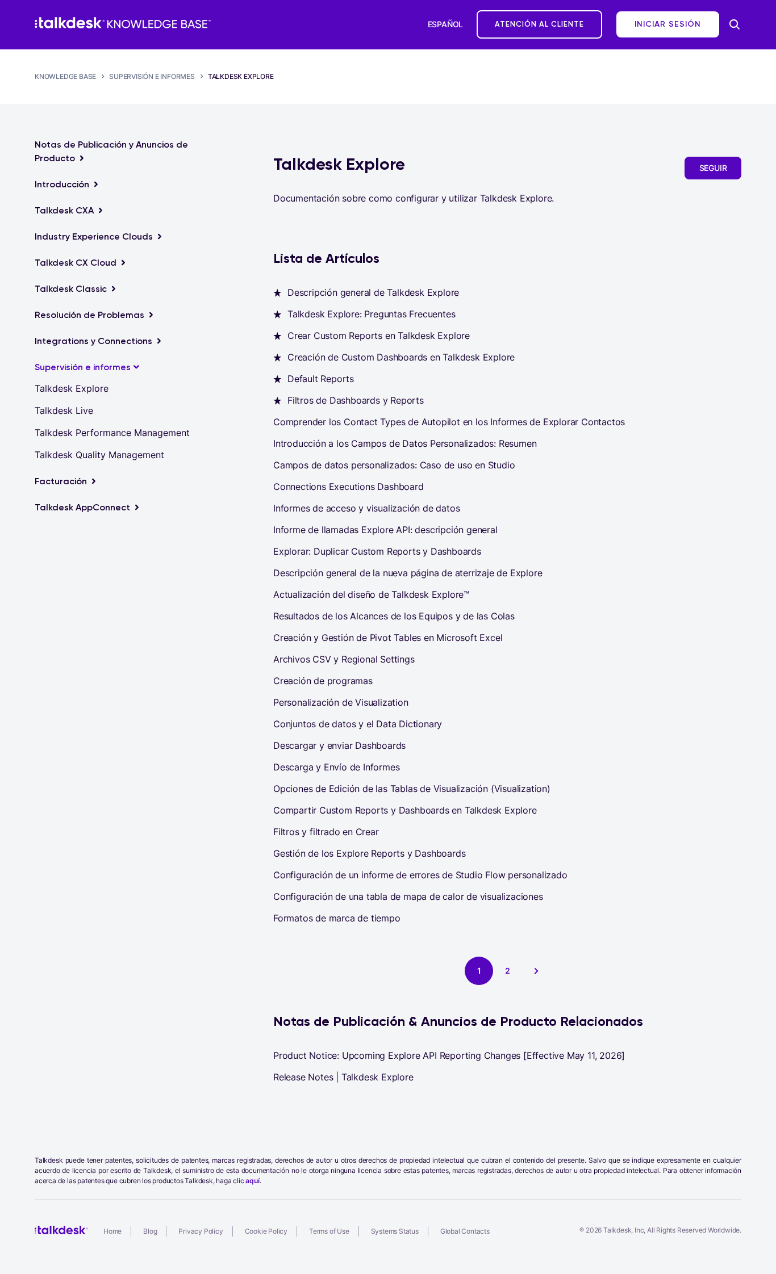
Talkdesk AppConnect (82, 507)
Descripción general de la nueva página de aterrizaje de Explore (407, 573)
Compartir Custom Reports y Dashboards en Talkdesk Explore (405, 810)
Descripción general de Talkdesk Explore (373, 292)
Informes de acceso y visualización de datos (366, 508)
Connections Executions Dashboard (348, 486)
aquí (252, 1180)
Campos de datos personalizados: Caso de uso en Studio (394, 465)
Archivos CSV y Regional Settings (344, 659)
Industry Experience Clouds (94, 236)
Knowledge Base (65, 76)
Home (112, 1231)
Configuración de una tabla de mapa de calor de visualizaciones (408, 896)
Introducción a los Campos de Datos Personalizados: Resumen (404, 443)
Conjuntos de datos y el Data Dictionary (357, 724)
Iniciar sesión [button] (668, 24)
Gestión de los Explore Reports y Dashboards (369, 853)
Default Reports (320, 378)
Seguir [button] (713, 168)
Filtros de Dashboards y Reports (355, 400)
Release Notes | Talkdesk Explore (343, 1077)
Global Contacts (465, 1231)
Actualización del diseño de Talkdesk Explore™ (371, 594)
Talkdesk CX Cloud (75, 262)
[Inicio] (123, 22)
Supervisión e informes (152, 76)
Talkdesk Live (64, 410)
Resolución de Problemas (89, 314)
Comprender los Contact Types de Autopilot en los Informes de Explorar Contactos (449, 422)
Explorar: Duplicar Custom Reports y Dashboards (377, 551)
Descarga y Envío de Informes (336, 767)
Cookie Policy (266, 1231)
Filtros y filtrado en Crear (326, 831)
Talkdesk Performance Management (112, 432)
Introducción (62, 184)
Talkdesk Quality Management (99, 454)
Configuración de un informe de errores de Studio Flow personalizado (420, 875)
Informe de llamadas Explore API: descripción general (385, 529)
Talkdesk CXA (64, 210)
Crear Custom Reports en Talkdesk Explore (378, 335)
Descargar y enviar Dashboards (339, 745)
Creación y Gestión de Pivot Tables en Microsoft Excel (387, 637)
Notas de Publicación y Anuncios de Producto (111, 151)
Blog (150, 1231)
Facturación (61, 481)
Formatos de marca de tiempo (336, 918)
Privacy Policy (200, 1231)
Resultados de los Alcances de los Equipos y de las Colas (394, 616)
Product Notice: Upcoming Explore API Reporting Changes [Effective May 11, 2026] (449, 1055)
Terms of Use (329, 1231)
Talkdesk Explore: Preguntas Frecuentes (371, 314)
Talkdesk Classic (71, 288)
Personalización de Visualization (340, 702)
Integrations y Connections (93, 341)
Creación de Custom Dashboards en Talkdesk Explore (401, 357)
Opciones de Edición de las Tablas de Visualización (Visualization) (411, 788)
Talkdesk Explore (241, 76)
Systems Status (395, 1231)
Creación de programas (323, 680)
